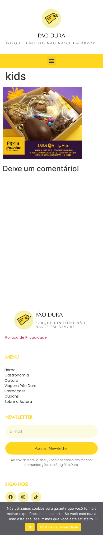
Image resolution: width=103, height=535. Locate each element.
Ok (29, 527)
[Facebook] (10, 497)
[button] (51, 60)
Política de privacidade (59, 527)
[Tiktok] (36, 497)
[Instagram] (23, 497)
